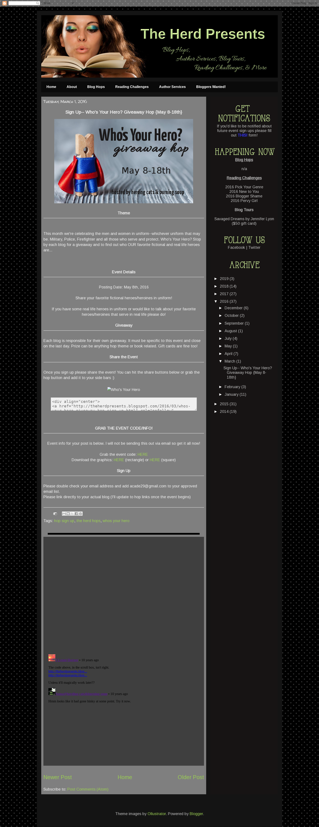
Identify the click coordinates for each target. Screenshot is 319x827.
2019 (225, 279)
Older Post (191, 777)
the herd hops (88, 521)
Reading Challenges (132, 87)
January (232, 394)
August (231, 331)
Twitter (254, 247)
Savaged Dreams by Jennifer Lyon (244, 219)
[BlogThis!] (68, 513)
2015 (225, 404)
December (234, 308)
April (229, 354)
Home (51, 87)
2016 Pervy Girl (244, 201)
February (233, 387)
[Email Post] (54, 513)
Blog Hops (96, 87)
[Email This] (64, 513)
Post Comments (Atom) (88, 789)
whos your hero (116, 521)
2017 (225, 294)
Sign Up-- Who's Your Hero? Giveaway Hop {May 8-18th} (248, 372)
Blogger (196, 814)
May (229, 346)
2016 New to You (244, 191)
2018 (225, 286)
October (232, 315)
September (235, 323)
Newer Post (57, 777)
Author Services (172, 87)
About (72, 87)
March (230, 361)
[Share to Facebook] (76, 513)
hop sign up (64, 521)
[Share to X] (72, 513)
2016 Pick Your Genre (244, 187)
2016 (225, 301)
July (229, 338)
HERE (143, 454)
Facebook (236, 247)
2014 (225, 411)
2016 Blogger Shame (244, 196)
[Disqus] (124, 594)
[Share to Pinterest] (80, 513)
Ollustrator (157, 814)
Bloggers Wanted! (211, 87)
